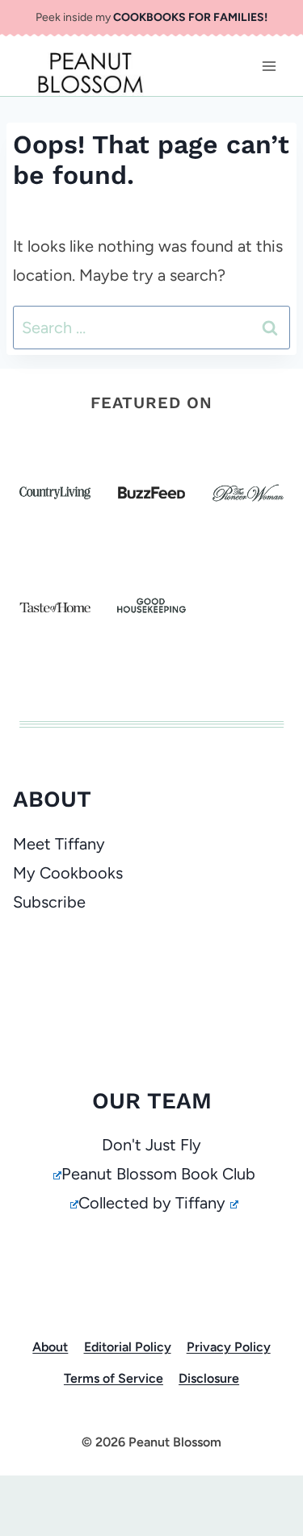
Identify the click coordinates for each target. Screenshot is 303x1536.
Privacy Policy (229, 1346)
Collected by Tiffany (151, 1203)
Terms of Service (113, 1378)
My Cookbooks (68, 873)
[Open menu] (269, 65)
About (50, 1346)
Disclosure (209, 1378)
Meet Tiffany (59, 844)
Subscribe (49, 902)
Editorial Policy (127, 1346)
